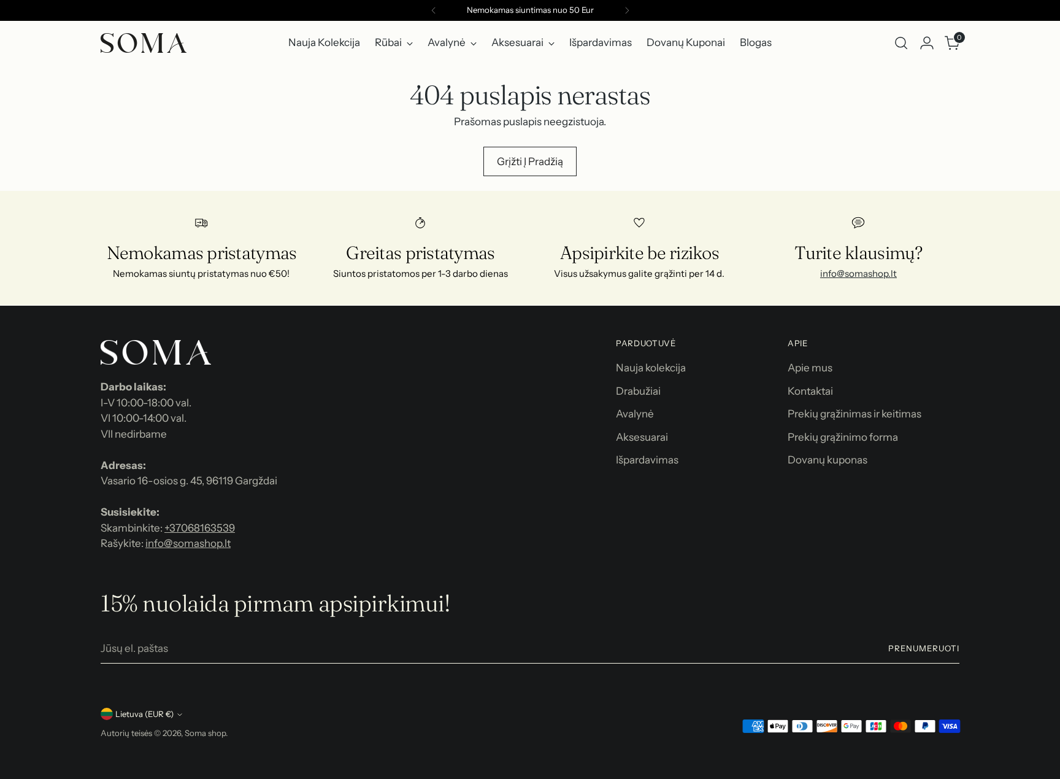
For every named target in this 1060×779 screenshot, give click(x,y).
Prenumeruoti (923, 648)
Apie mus (810, 368)
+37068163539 (199, 528)
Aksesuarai (642, 437)
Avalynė (635, 414)
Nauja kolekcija (651, 368)
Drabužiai (638, 391)
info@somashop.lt (858, 273)
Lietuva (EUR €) (144, 714)
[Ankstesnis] (433, 10)
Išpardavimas (647, 460)
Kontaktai (810, 391)
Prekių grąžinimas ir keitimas (854, 414)
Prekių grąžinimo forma (843, 437)
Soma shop (205, 733)
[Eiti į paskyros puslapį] (927, 43)
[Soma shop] (143, 43)
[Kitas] (626, 10)
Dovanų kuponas (827, 460)
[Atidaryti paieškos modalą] (901, 43)
